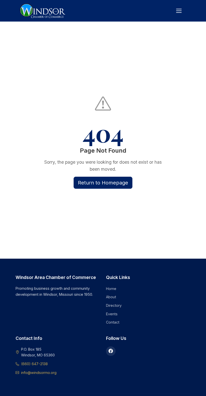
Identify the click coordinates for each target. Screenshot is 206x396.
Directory (114, 305)
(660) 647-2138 (34, 364)
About (111, 297)
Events (112, 314)
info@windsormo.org (39, 372)
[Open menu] (178, 10)
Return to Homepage (103, 183)
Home (111, 288)
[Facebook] (111, 351)
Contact (112, 322)
